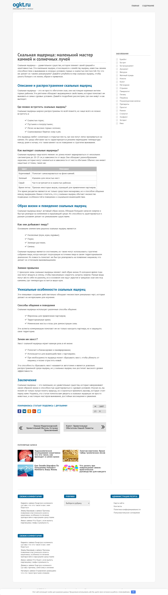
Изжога (123, 78)
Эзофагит (124, 117)
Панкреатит (125, 91)
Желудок (123, 72)
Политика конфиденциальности (127, 509)
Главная (135, 6)
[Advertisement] (84, 29)
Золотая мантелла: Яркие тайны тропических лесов (92, 451)
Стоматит (124, 113)
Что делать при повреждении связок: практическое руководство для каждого (93, 468)
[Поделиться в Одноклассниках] (29, 411)
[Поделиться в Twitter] (39, 411)
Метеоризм (124, 85)
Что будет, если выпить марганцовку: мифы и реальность (37, 521)
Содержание (148, 6)
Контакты (118, 506)
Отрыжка (123, 88)
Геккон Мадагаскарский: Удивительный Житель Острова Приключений (42, 428)
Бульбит (123, 59)
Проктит (123, 107)
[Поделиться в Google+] (34, 411)
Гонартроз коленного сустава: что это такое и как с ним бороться (37, 505)
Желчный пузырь (127, 75)
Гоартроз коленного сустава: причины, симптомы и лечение (37, 566)
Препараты (124, 104)
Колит (122, 81)
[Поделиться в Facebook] (19, 411)
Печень (123, 94)
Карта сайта (119, 503)
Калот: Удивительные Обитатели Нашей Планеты (79, 426)
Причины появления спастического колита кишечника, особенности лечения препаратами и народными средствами (37, 513)
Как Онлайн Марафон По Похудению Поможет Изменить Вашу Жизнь (47, 467)
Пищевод (124, 97)
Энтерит (123, 120)
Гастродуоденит (127, 65)
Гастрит (123, 62)
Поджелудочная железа (130, 101)
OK (133, 592)
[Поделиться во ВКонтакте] (24, 411)
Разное (123, 110)
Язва (121, 123)
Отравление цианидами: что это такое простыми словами (38, 571)
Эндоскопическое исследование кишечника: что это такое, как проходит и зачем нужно (48, 453)
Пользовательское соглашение (127, 512)
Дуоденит (124, 69)
